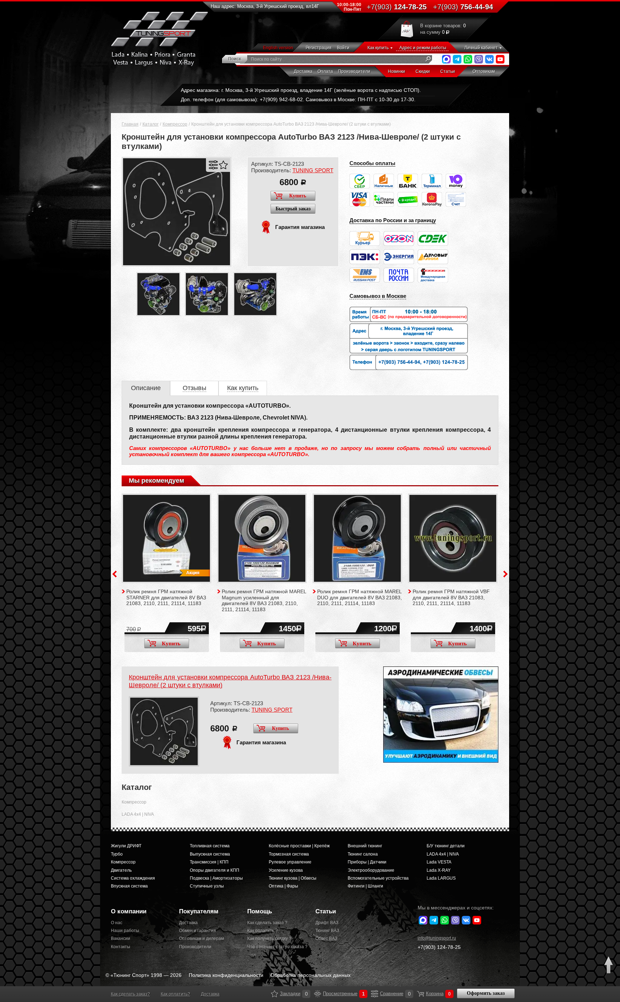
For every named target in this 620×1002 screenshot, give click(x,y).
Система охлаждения (133, 878)
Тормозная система (289, 854)
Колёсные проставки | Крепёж (299, 845)
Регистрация (319, 47)
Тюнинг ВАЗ (327, 930)
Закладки (274, 993)
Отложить (223, 164)
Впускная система (129, 886)
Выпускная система (210, 854)
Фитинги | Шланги (365, 886)
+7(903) (439, 947)
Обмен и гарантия (197, 930)
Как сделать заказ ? (267, 922)
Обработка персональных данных (311, 975)
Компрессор (175, 124)
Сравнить (213, 164)
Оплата (325, 71)
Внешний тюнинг (365, 845)
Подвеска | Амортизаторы (216, 878)
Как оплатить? (175, 994)
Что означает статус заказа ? (276, 946)
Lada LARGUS (441, 878)
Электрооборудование (371, 870)
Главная (130, 124)
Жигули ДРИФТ (126, 845)
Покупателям (199, 911)
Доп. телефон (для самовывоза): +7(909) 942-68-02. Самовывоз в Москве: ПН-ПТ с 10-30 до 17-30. (298, 99)
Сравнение (374, 993)
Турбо (117, 854)
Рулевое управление (290, 862)
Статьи (447, 71)
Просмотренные (317, 993)
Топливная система (210, 845)
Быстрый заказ (293, 208)
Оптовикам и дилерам (201, 938)
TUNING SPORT (312, 170)
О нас (116, 922)
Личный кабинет (481, 47)
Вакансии (120, 938)
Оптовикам (484, 71)
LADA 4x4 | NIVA (138, 814)
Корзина (420, 993)
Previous (114, 574)
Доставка (303, 71)
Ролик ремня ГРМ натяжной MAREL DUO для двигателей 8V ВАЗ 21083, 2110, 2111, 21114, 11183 (359, 598)
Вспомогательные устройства (378, 878)
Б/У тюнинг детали (446, 845)
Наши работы (125, 930)
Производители (354, 71)
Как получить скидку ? (269, 938)
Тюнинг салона (363, 854)
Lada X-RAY (439, 870)
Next (505, 574)
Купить (297, 195)
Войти (343, 47)
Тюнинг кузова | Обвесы (292, 878)
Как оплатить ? (262, 930)
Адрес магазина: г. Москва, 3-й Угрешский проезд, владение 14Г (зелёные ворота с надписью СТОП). (301, 90)
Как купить (378, 47)
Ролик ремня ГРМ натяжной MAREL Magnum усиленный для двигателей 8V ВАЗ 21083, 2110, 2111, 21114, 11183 (264, 600)
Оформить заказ (486, 993)
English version (278, 47)
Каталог (150, 124)
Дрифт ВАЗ (326, 922)
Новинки (396, 71)
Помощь (259, 911)
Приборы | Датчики (367, 862)
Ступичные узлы (207, 886)
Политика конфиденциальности (226, 975)
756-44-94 (463, 7)
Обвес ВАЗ (326, 938)
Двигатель (121, 870)
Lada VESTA (439, 862)
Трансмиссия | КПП (209, 862)
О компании (128, 911)
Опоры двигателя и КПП (214, 870)
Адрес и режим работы (422, 47)
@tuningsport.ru (437, 938)
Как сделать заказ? (130, 994)
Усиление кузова (286, 870)
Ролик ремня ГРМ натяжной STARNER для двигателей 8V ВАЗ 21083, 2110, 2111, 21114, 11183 (166, 598)
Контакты (120, 946)
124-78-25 (397, 7)
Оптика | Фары (283, 886)
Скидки (422, 71)
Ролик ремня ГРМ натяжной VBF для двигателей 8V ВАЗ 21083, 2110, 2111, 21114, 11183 (451, 598)
